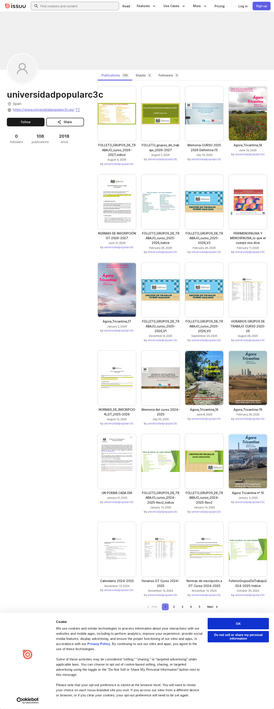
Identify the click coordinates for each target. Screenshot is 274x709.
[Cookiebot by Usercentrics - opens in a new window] (27, 700)
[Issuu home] (15, 6)
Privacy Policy (98, 644)
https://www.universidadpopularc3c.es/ (46, 109)
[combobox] (78, 6)
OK (238, 623)
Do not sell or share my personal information (238, 636)
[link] (126, 6)
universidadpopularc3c (119, 164)
